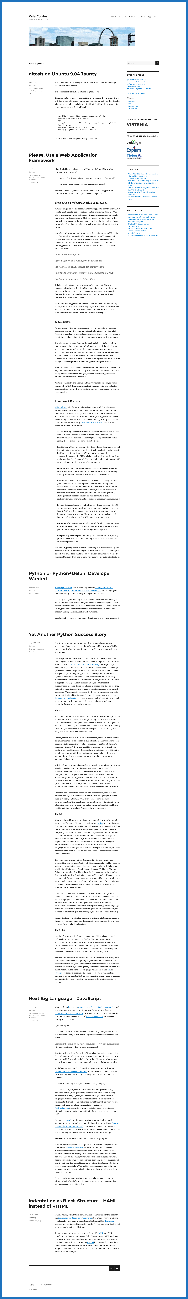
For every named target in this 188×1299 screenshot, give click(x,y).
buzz (70, 1007)
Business (32, 172)
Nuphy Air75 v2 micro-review (138, 224)
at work (68, 1120)
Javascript (59, 973)
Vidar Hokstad (61, 407)
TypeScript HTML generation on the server (143, 215)
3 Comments (33, 183)
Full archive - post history (136, 93)
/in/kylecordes (136, 82)
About (113, 17)
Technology (33, 85)
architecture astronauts (92, 422)
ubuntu (44, 91)
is (98, 823)
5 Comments (33, 1021)
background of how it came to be (69, 1013)
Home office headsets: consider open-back (143, 235)
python (35, 88)
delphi (31, 593)
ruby (33, 179)
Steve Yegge (83, 1007)
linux (30, 88)
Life (129, 104)
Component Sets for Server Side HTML (141, 217)
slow (101, 823)
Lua (109, 970)
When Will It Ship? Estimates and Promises (143, 174)
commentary (33, 175)
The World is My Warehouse (138, 176)
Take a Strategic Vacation (137, 178)
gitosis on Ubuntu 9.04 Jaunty (63, 74)
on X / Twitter (136, 80)
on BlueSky (138, 89)
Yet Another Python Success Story (67, 634)
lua (43, 1013)
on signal (134, 86)
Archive (141, 17)
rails (30, 179)
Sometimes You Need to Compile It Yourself (143, 181)
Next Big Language (94, 1016)
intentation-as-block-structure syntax (75, 1218)
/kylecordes (136, 84)
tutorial (90, 1242)
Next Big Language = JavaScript (65, 998)
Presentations (133, 106)
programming (34, 177)
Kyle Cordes (38, 16)
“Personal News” (134, 226)
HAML (100, 1233)
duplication (109, 1221)
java (40, 175)
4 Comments (33, 94)
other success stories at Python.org (84, 664)
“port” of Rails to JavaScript (103, 1007)
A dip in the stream (134, 233)
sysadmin (37, 91)
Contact (122, 17)
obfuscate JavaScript (74, 1148)
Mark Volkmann (62, 1108)
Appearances (153, 17)
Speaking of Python (63, 587)
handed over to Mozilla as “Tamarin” (71, 1071)
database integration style (66, 698)
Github (132, 17)
